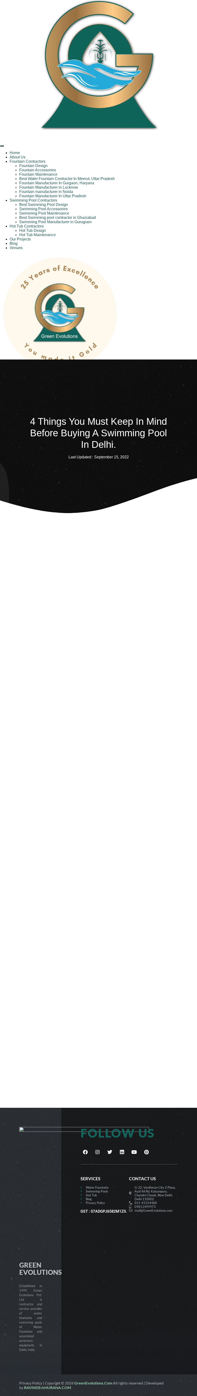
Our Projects (20, 239)
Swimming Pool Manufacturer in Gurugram (55, 222)
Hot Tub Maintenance (37, 235)
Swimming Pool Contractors (33, 200)
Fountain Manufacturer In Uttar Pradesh (52, 196)
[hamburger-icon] (2, 146)
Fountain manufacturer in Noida (46, 192)
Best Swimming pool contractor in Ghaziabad (57, 218)
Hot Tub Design (32, 230)
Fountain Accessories (37, 170)
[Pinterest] (146, 1152)
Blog (14, 243)
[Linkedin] (122, 1152)
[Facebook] (85, 1152)
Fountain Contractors (27, 161)
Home (15, 153)
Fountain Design (33, 166)
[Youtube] (134, 1152)
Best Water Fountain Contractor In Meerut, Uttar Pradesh (67, 179)
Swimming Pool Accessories (43, 209)
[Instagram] (97, 1152)
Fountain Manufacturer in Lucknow (48, 187)
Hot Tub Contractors (27, 226)
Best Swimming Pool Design (43, 205)
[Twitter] (110, 1152)
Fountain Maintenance (38, 174)
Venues (16, 248)
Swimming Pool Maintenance (44, 213)
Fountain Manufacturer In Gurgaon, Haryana (56, 183)
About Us (17, 157)
